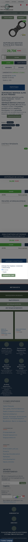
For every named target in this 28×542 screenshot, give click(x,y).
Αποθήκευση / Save (8, 275)
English (5, 272)
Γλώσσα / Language (6, 540)
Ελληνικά (5, 270)
